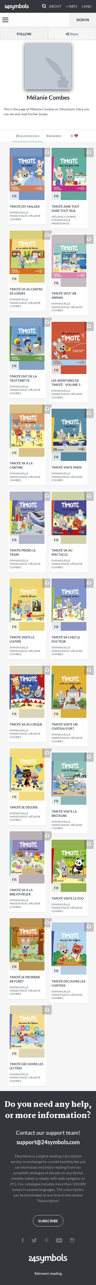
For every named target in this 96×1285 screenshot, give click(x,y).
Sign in (82, 20)
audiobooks (27, 136)
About (55, 6)
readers (54, 136)
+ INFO (71, 6)
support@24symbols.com (48, 1142)
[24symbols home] (17, 6)
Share (73, 34)
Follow (24, 34)
